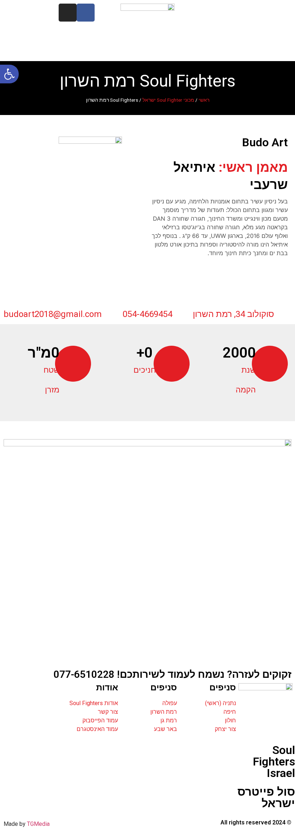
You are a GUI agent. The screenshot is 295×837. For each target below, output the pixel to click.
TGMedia (38, 823)
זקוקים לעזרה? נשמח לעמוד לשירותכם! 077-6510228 (172, 674)
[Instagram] (68, 13)
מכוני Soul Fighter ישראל (168, 100)
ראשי (204, 100)
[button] (9, 74)
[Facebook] (86, 13)
